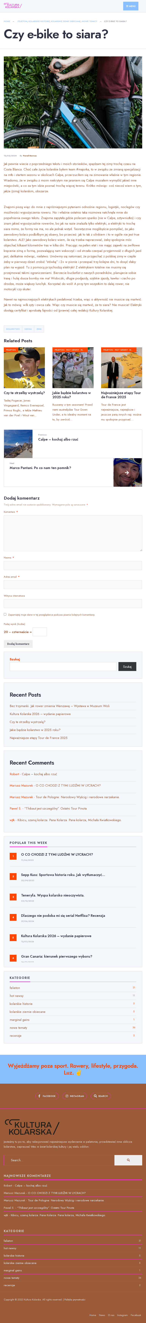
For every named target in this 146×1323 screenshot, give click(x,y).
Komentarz (11, 512)
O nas (111, 1315)
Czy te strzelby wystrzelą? (24, 392)
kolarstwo (13, 328)
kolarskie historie (39, 21)
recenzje (15, 1035)
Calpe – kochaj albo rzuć (58, 437)
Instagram (122, 1315)
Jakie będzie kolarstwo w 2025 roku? (71, 395)
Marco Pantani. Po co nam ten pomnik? (40, 466)
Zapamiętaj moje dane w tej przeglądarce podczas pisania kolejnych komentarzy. (51, 615)
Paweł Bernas (30, 155)
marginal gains (19, 1019)
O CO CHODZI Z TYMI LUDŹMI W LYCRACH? (68, 785)
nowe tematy (89, 21)
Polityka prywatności (74, 1299)
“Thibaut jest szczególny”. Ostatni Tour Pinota (55, 808)
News (102, 1315)
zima (39, 328)
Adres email (12, 577)
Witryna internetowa (14, 596)
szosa (28, 328)
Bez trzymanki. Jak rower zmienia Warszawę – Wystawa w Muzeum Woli (60, 706)
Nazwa (9, 557)
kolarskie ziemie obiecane (66, 21)
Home (7, 21)
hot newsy (72, 349)
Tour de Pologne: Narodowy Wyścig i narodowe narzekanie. (78, 797)
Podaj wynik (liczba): (15, 624)
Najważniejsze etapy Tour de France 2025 (121, 395)
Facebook (136, 1315)
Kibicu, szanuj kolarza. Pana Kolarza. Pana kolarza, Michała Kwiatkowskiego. (69, 820)
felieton (22, 21)
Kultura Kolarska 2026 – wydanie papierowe (41, 714)
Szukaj (15, 659)
